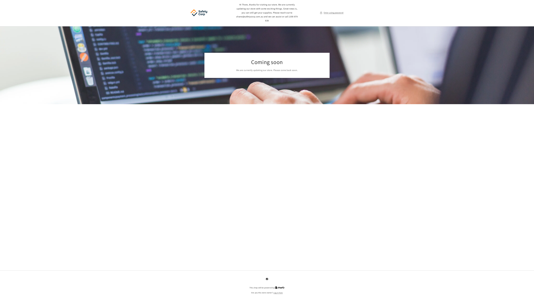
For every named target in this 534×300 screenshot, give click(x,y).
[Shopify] (280, 288)
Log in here (278, 293)
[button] (331, 12)
